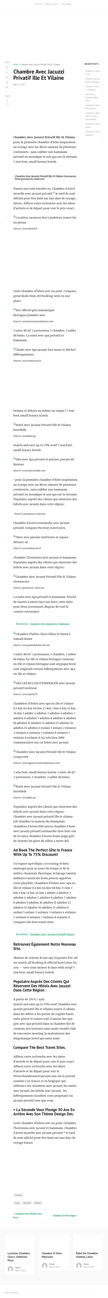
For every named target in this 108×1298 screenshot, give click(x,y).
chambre (18, 1195)
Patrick (17, 1268)
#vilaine (37, 1203)
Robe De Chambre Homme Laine (87, 1255)
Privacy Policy (52, 4)
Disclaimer (66, 4)
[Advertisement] (54, 41)
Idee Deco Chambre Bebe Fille (91, 97)
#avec (17, 1203)
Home (15, 64)
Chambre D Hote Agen (64, 1215)
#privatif (27, 1203)
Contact (39, 4)
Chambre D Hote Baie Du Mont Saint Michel (92, 116)
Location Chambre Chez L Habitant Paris (19, 1256)
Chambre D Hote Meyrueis (52, 1255)
